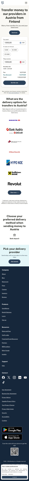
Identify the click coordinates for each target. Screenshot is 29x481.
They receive (7, 59)
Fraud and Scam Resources (10, 339)
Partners (4, 343)
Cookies (4, 420)
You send (5, 39)
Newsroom (5, 281)
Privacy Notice (6, 397)
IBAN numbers (6, 346)
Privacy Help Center (8, 409)
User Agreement (6, 389)
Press (3, 285)
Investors (4, 293)
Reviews (4, 297)
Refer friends (5, 350)
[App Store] (12, 437)
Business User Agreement (9, 393)
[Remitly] (2, 3)
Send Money (5, 308)
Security (4, 413)
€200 (6, 50)
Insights (4, 354)
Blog (3, 278)
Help (3, 365)
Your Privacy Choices (8, 405)
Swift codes (5, 335)
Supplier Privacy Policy (8, 401)
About (4, 274)
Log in (3, 316)
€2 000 (14, 50)
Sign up (4, 320)
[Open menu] (26, 2)
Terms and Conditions (14, 92)
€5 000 (7, 54)
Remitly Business (6, 312)
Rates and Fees (6, 331)
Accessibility (5, 416)
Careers (4, 289)
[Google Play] (12, 430)
